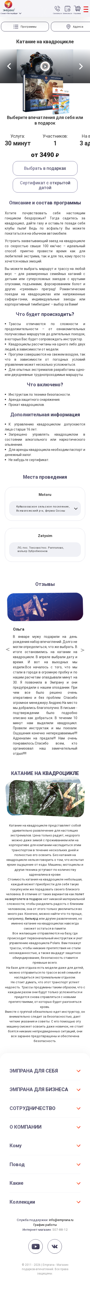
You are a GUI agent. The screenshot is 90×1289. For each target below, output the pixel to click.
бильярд (31, 918)
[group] (25, 26)
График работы (45, 1225)
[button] (9, 66)
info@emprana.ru (61, 1220)
